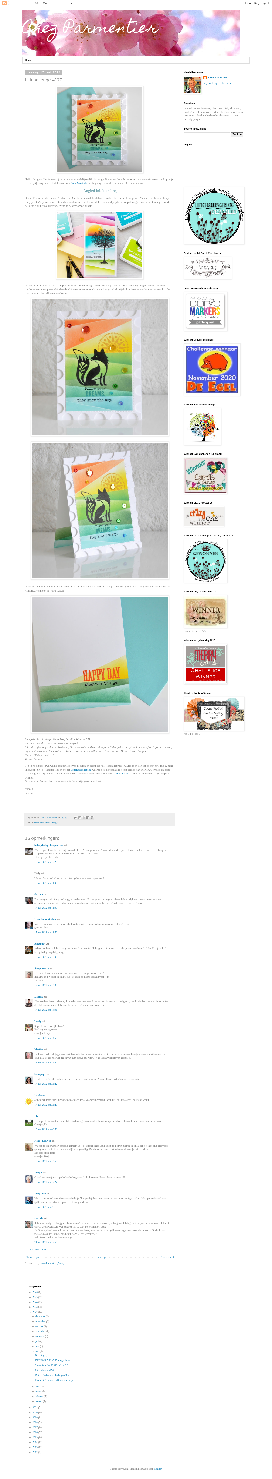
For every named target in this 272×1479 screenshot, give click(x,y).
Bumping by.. (42, 1355)
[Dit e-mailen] (76, 818)
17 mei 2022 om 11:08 (45, 883)
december (40, 1316)
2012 (35, 1452)
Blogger (158, 1468)
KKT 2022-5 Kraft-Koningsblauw (52, 1360)
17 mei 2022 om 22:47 (45, 1062)
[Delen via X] (84, 818)
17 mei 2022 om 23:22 (45, 1083)
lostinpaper (40, 1074)
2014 (35, 1442)
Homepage (101, 1257)
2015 (35, 1437)
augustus (40, 1336)
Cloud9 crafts (120, 773)
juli (37, 1341)
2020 (35, 1412)
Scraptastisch (41, 968)
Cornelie (39, 1218)
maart (38, 1391)
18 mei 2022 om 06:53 (45, 1129)
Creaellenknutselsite (45, 919)
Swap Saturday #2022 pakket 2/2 (51, 1365)
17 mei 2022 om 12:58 (45, 932)
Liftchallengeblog (81, 769)
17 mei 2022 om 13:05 (45, 957)
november (40, 1321)
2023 (35, 1307)
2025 (35, 1297)
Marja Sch (40, 1193)
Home (28, 60)
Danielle (38, 996)
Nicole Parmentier (217, 77)
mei (37, 1351)
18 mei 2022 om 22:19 (45, 1207)
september (40, 1331)
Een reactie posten (39, 1249)
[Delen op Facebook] (88, 818)
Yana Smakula (79, 183)
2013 (35, 1447)
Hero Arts (39, 822)
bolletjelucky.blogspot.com (48, 845)
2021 (35, 1407)
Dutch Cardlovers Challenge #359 (52, 1375)
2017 (35, 1427)
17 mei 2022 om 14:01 (45, 1009)
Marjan (38, 1172)
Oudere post (168, 1257)
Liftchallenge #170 (44, 1370)
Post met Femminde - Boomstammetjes (54, 1380)
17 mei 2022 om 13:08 (45, 985)
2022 (35, 1312)
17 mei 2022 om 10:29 (45, 862)
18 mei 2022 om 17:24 (45, 1182)
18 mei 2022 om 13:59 (45, 1161)
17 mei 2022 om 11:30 (45, 907)
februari (39, 1396)
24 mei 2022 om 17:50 (45, 1242)
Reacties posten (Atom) (52, 1263)
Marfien (38, 1049)
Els (36, 1116)
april (38, 1386)
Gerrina (38, 894)
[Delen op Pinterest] (92, 818)
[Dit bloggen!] (80, 818)
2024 (35, 1302)
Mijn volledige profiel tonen (217, 83)
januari (39, 1401)
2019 (35, 1417)
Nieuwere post (33, 1257)
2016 (35, 1432)
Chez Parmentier (90, 29)
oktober (39, 1326)
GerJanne (39, 1095)
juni (37, 1346)
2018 (35, 1422)
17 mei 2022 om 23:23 (45, 1104)
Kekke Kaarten (42, 1140)
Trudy (37, 1021)
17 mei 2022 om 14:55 (45, 1038)
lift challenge (51, 822)
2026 (35, 1292)
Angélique (40, 943)
